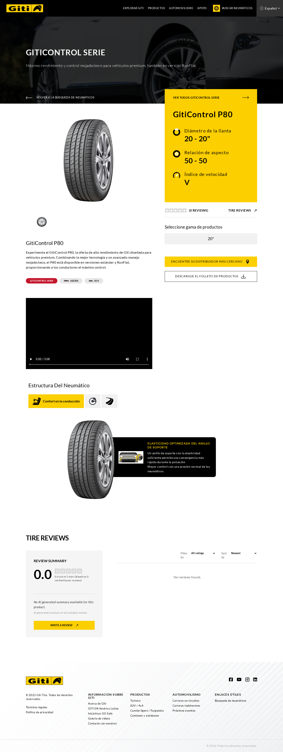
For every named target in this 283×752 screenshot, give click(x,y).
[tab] (56, 401)
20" (211, 238)
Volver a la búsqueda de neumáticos (65, 97)
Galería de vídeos (99, 718)
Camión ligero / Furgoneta (147, 710)
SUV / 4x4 (136, 705)
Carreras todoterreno (186, 705)
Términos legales (36, 707)
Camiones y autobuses (144, 715)
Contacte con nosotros (102, 723)
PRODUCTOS (156, 8)
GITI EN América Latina (103, 708)
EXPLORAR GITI (133, 8)
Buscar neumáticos (237, 8)
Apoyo (202, 8)
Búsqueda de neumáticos (231, 700)
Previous (23, 161)
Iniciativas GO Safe (100, 713)
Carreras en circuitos (186, 700)
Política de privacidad (39, 712)
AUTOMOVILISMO (181, 8)
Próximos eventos (184, 710)
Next (155, 161)
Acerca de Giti (97, 703)
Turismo (135, 700)
